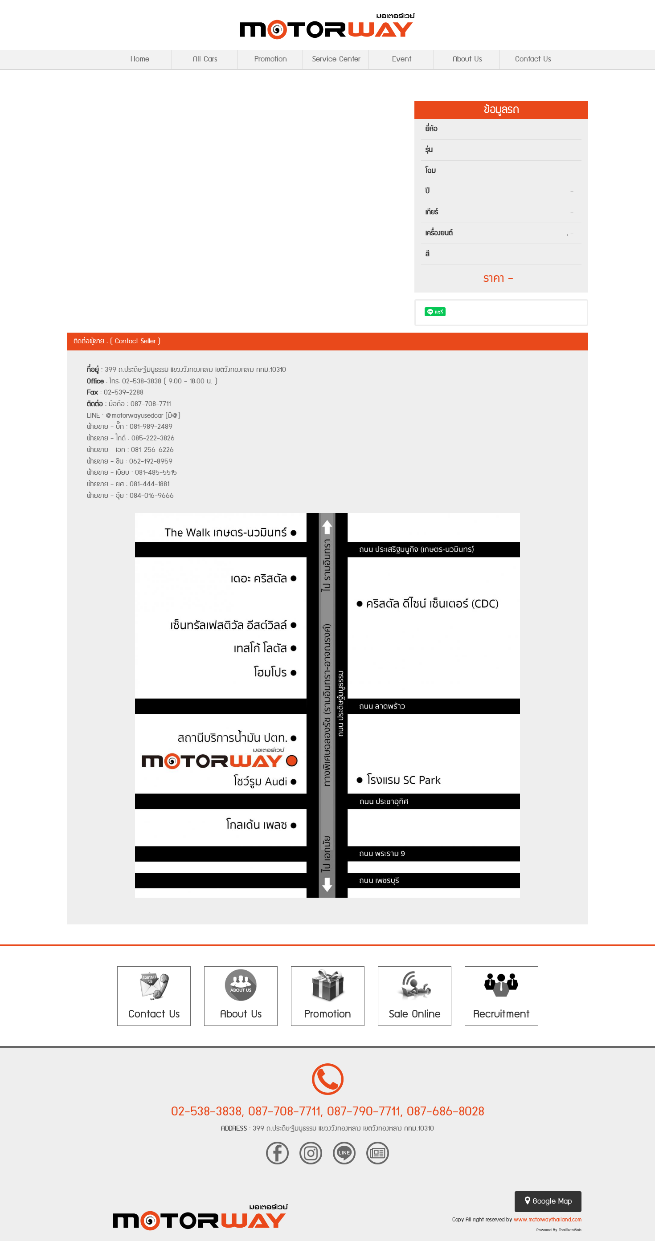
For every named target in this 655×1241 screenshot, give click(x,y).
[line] (344, 1152)
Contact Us (533, 59)
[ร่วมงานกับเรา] (501, 985)
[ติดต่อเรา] (154, 985)
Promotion (270, 59)
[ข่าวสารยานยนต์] (377, 1152)
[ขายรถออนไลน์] (414, 985)
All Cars (205, 59)
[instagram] (311, 1152)
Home (140, 59)
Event (401, 59)
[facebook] (277, 1152)
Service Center (336, 59)
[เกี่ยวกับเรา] (241, 985)
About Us (467, 59)
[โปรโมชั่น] (327, 985)
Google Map (551, 1201)
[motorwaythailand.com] (327, 25)
